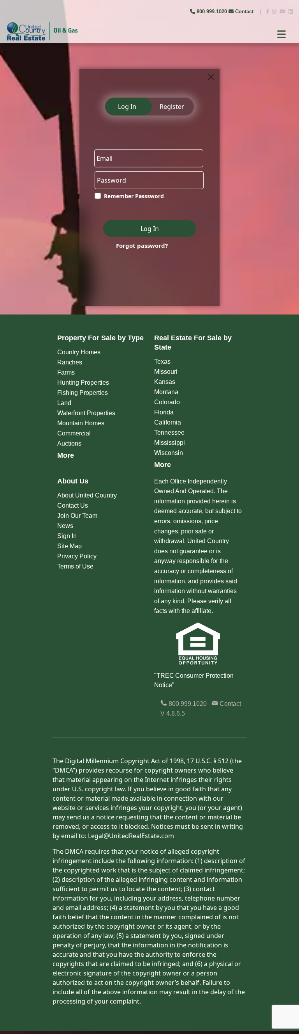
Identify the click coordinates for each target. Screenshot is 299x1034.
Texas (162, 361)
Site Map (69, 546)
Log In (127, 106)
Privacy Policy (77, 556)
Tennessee (169, 432)
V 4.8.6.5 (172, 713)
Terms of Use (75, 566)
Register (172, 106)
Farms (66, 372)
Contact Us (72, 505)
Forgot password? (142, 245)
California (167, 422)
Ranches (69, 362)
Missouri (166, 371)
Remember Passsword (134, 196)
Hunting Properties (83, 382)
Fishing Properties (82, 392)
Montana (166, 392)
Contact (244, 11)
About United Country (87, 495)
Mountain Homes (80, 423)
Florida (164, 412)
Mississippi (169, 442)
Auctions (69, 443)
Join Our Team (77, 515)
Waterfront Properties (86, 413)
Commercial (74, 433)
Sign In (67, 536)
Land (64, 403)
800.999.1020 (187, 703)
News (65, 525)
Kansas (164, 381)
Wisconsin (168, 452)
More (65, 455)
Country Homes (78, 352)
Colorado (167, 402)
